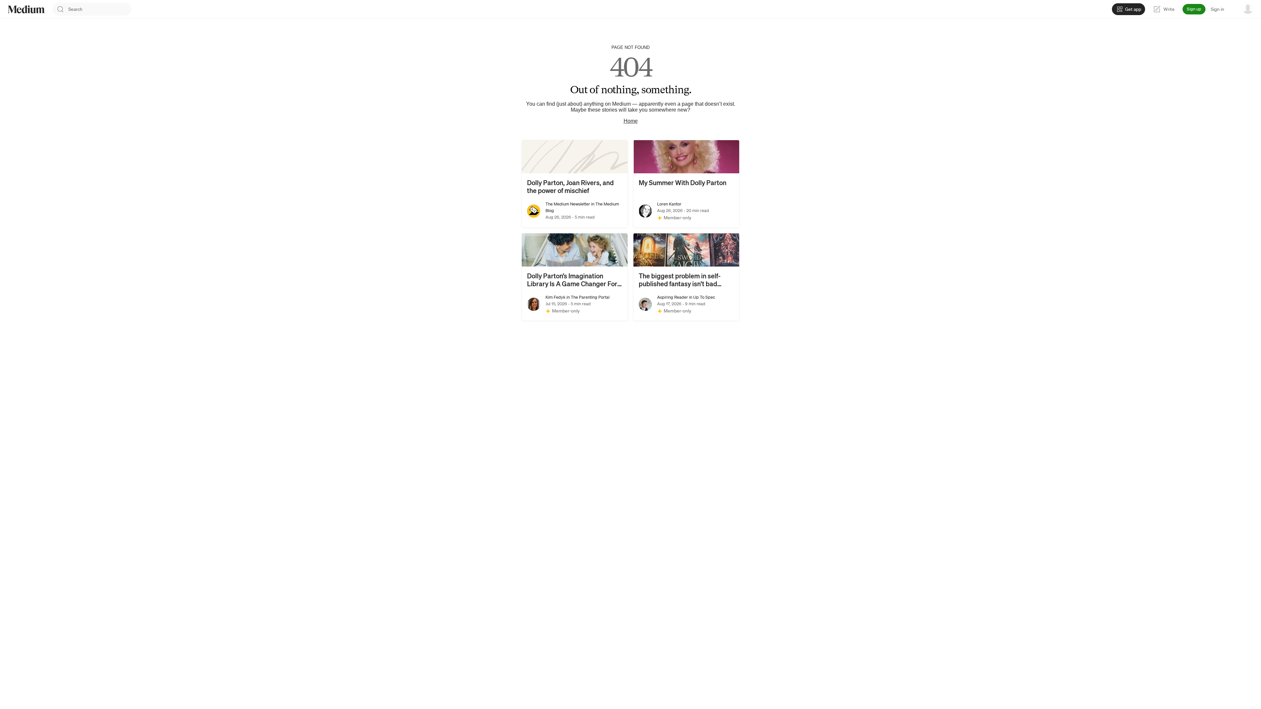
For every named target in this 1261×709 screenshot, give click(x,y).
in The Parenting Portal (587, 297)
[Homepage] (26, 9)
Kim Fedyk (555, 297)
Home (631, 121)
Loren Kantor (669, 204)
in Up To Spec (701, 297)
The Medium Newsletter (567, 204)
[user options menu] (1248, 8)
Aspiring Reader (672, 297)
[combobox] (99, 9)
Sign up (1194, 9)
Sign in (1217, 9)
